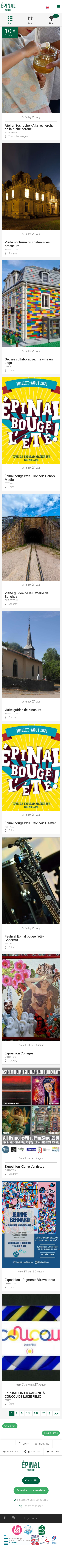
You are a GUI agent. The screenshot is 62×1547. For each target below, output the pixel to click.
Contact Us (31, 1480)
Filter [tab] (51, 23)
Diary (26, 1444)
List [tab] (10, 23)
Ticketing (44, 1444)
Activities (12, 1451)
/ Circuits (33, 1451)
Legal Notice (30, 1518)
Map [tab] (30, 23)
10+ (28, 1413)
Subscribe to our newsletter (31, 1490)
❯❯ (56, 1413)
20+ (36, 1413)
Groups (55, 1451)
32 (43, 1413)
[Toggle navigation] (59, 6)
